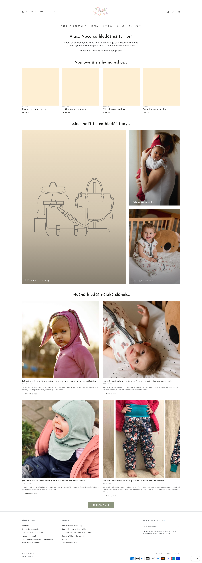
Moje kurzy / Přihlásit (31, 543)
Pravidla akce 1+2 (69, 543)
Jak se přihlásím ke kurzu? (73, 536)
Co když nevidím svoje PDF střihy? (77, 532)
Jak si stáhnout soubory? (72, 526)
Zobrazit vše (101, 505)
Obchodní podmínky (30, 529)
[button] (168, 11)
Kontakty (65, 539)
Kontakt (25, 526)
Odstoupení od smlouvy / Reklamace (37, 539)
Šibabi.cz (31, 553)
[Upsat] (178, 526)
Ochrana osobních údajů (32, 532)
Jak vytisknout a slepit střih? (74, 529)
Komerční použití (29, 536)
